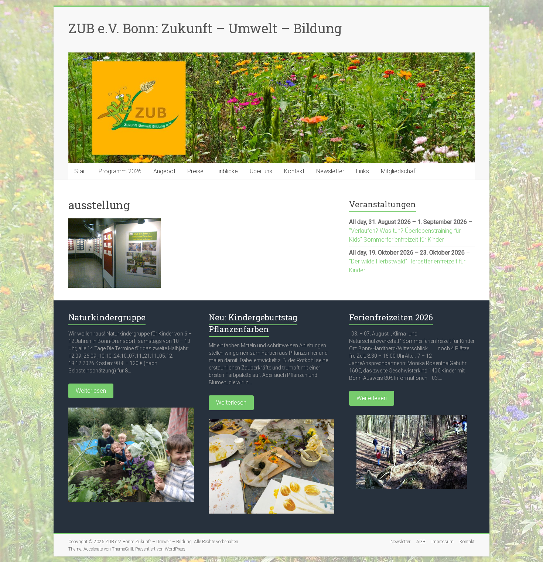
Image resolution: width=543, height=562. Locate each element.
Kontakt (294, 171)
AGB (421, 541)
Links (362, 171)
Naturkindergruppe (107, 317)
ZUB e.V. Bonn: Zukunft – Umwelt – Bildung (205, 28)
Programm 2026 (120, 171)
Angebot (164, 171)
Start (80, 171)
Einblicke (226, 171)
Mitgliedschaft (399, 171)
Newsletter (330, 171)
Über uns (261, 171)
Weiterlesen (91, 390)
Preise (195, 171)
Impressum (442, 541)
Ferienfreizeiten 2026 (391, 317)
